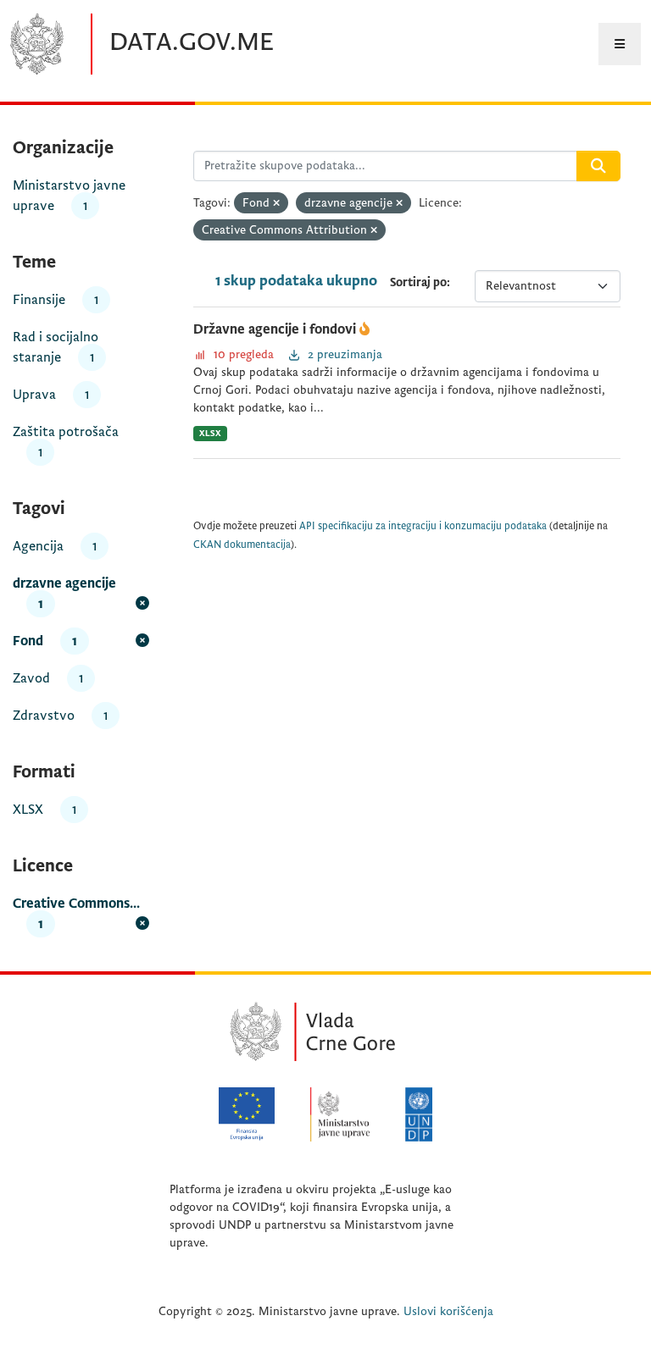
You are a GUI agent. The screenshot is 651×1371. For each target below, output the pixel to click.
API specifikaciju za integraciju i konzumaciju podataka (423, 526)
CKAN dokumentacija (242, 545)
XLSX (210, 433)
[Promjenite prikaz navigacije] (619, 44)
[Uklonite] (276, 203)
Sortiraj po (418, 282)
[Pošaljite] (598, 166)
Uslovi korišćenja (448, 1311)
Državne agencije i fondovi (276, 329)
